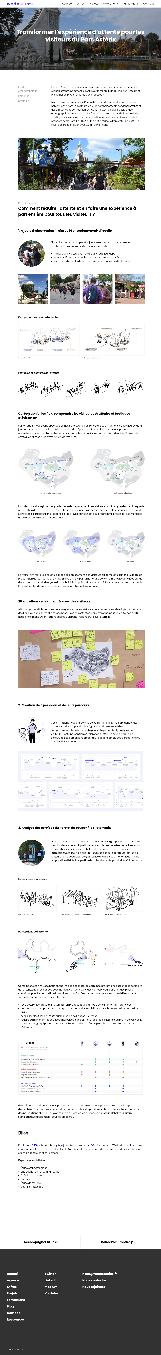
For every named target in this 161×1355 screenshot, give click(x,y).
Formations (16, 1300)
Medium (51, 1287)
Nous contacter (94, 1280)
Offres (12, 1287)
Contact (13, 1313)
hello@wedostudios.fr (99, 1274)
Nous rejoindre (93, 1287)
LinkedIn (51, 1280)
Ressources (16, 1319)
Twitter (50, 1274)
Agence (13, 1280)
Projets (12, 1293)
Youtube (51, 1293)
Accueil (13, 1274)
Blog (10, 1306)
